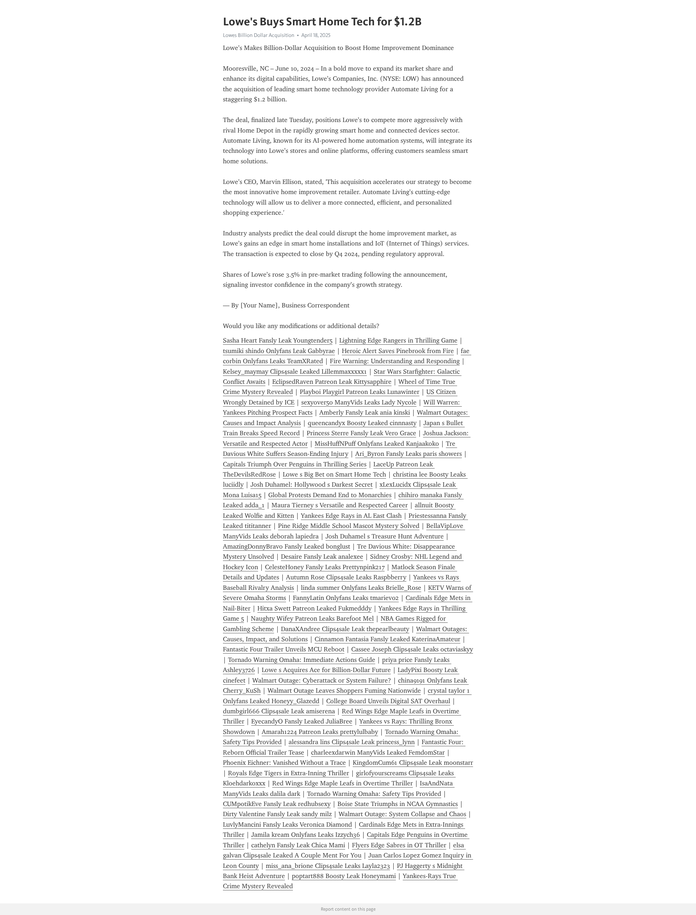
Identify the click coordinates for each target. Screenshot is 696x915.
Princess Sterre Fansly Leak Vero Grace (361, 433)
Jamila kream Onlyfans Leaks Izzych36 (305, 835)
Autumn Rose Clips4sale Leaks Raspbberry (346, 577)
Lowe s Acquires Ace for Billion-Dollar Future (326, 670)
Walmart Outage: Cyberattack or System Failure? (321, 680)
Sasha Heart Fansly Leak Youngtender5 (277, 340)
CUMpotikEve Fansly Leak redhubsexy (277, 804)
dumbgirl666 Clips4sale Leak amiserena (279, 711)
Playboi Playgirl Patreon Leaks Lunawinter (359, 392)
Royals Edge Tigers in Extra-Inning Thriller (288, 773)
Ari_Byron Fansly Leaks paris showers (408, 454)
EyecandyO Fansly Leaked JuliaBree (301, 721)
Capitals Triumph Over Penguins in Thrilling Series (294, 464)
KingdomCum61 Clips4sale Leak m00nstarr (413, 763)
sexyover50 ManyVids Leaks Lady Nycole (359, 402)
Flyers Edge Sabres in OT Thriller (399, 845)
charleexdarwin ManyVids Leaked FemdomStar (378, 752)
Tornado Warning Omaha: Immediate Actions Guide (301, 660)
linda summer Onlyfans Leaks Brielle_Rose (361, 588)
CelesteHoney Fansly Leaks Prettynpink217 (325, 567)
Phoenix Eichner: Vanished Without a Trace (284, 763)
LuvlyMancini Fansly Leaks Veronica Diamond (287, 824)
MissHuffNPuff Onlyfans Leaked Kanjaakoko (377, 444)
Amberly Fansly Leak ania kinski (364, 412)
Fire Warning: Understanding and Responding (395, 361)
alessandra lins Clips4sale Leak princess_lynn (352, 742)
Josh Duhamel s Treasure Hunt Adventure (385, 536)
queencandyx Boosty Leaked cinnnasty (362, 423)
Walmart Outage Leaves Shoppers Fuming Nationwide (344, 690)
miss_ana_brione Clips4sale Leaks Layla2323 (328, 866)
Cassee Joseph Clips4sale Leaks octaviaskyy (412, 649)
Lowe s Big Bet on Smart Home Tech (334, 474)
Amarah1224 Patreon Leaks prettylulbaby (320, 732)
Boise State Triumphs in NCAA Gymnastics (397, 804)
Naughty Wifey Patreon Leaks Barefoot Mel (312, 618)
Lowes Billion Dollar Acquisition (258, 35)
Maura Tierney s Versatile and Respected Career (340, 505)
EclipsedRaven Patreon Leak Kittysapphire (332, 382)
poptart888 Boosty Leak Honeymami (344, 876)
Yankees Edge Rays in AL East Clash (351, 516)
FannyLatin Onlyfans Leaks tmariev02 (346, 598)
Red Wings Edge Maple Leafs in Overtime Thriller (342, 783)
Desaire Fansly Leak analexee (322, 557)
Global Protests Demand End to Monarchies (330, 495)
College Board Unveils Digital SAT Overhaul (388, 701)
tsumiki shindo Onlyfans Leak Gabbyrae (279, 351)
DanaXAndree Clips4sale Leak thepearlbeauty (345, 629)
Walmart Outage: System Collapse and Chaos (402, 814)
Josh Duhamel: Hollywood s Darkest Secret (311, 484)
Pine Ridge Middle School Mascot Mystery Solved (348, 526)
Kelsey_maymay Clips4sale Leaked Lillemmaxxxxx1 (295, 371)
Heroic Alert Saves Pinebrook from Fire (398, 351)
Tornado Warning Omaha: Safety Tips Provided (374, 794)
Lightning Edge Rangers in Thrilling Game (398, 340)
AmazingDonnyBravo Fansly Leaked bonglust (286, 546)
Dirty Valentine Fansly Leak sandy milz (277, 814)
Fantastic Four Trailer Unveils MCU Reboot (283, 649)
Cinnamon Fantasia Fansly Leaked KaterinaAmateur (387, 639)
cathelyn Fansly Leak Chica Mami (298, 845)
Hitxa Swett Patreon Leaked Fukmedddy (314, 608)
